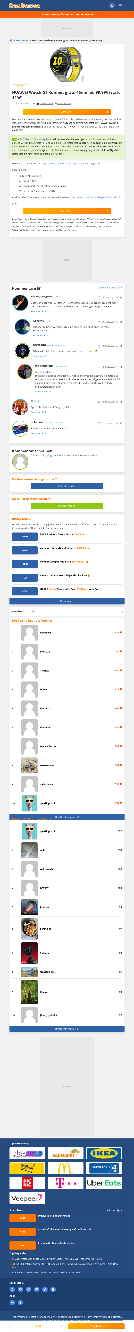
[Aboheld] (27, 1153)
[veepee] (27, 1197)
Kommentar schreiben (109, 287)
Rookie (44, 992)
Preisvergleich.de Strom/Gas (54, 1215)
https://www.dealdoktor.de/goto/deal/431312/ (96, 197)
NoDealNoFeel (46, 103)
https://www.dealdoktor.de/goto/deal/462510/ (67, 163)
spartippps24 (47, 803)
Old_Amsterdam (52, 365)
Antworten (35, 311)
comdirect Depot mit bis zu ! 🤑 (64, 561)
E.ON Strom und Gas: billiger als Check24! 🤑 (65, 575)
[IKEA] (104, 1153)
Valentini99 (46, 784)
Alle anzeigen (67, 601)
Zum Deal (66, 111)
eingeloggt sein (50, 455)
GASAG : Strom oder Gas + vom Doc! (70, 589)
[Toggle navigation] (120, 6)
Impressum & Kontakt (24, 1316)
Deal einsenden (66, 486)
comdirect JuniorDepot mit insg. (65, 548)
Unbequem (47, 422)
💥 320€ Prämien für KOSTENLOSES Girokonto (67, 14)
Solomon (45, 953)
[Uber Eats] (104, 1182)
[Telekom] (66, 1182)
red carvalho (47, 869)
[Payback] (104, 1168)
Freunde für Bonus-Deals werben (56, 1243)
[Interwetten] (27, 1168)
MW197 (44, 888)
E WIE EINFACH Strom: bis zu (63, 534)
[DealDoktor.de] (24, 5)
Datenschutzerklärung (98, 1316)
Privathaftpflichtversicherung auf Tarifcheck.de (64, 1229)
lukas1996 (41, 320)
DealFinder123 (48, 746)
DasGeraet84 (47, 765)
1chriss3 (44, 670)
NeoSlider (45, 632)
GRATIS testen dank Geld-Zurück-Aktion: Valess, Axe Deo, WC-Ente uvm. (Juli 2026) (57, 1258)
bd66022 (45, 651)
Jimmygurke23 (48, 1015)
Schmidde (45, 928)
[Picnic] (27, 1182)
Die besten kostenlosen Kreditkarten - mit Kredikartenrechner (46, 1272)
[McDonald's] (66, 1168)
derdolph (45, 727)
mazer (43, 689)
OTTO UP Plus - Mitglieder (37, 139)
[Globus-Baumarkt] (66, 1153)
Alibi (42, 850)
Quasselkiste (47, 971)
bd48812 (45, 708)
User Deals (22, 40)
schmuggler (49, 344)
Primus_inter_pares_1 (46, 296)
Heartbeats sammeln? (67, 817)
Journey (44, 907)
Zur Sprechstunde (67, 505)
